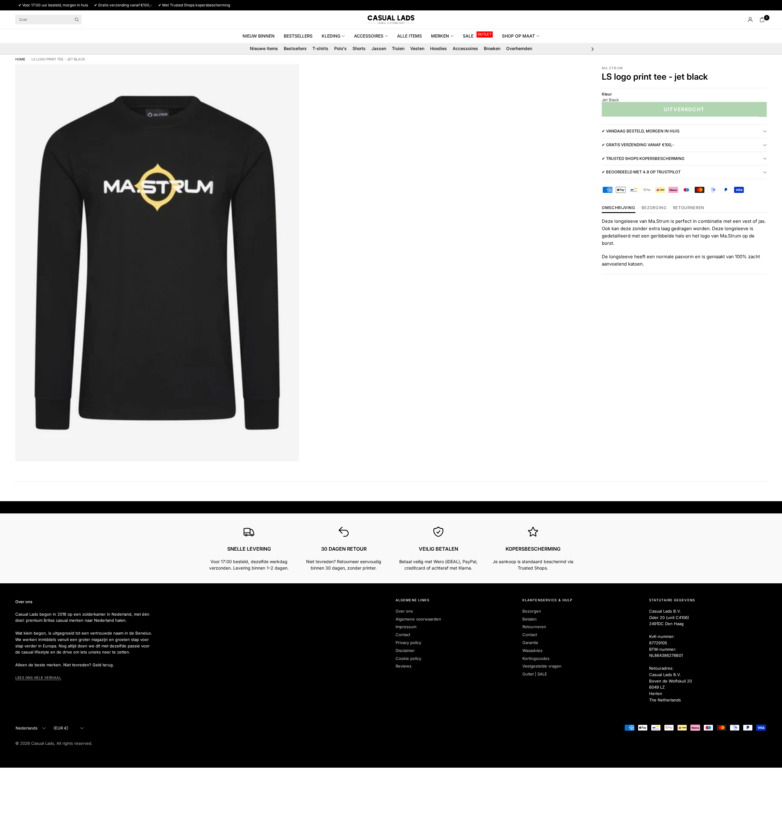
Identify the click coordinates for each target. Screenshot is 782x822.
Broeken (492, 48)
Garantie (530, 642)
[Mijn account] (750, 19)
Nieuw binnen (259, 35)
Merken (440, 35)
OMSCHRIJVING (618, 208)
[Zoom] (286, 77)
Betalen (529, 619)
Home (20, 59)
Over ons (404, 611)
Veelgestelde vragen (541, 666)
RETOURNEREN (688, 208)
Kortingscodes (536, 658)
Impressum (406, 626)
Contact (403, 634)
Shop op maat (518, 35)
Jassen (378, 48)
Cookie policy (408, 658)
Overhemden (519, 48)
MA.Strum (612, 68)
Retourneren (534, 626)
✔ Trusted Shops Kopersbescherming (643, 158)
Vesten (417, 48)
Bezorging (654, 208)
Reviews (403, 666)
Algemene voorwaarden (418, 619)
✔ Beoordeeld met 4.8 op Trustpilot (641, 172)
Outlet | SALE (534, 674)
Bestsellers (298, 35)
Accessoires (368, 35)
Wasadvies (532, 650)
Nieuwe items (264, 48)
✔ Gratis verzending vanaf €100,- (638, 145)
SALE (468, 35)
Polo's (340, 48)
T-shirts (320, 48)
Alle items (409, 35)
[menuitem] (261, 36)
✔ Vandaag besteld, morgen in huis (640, 131)
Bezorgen (531, 611)
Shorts (359, 48)
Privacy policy (408, 642)
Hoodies (438, 48)
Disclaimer (405, 650)
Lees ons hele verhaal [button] (38, 677)
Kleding (331, 35)
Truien (398, 48)
